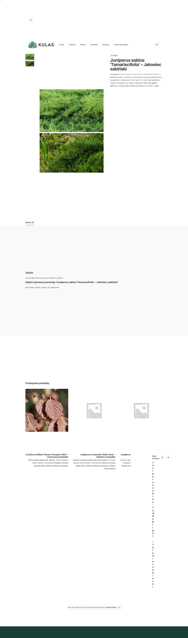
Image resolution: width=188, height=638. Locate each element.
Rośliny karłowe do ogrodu (57, 466)
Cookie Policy (111, 607)
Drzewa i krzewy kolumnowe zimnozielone (90, 460)
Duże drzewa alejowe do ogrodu (41, 460)
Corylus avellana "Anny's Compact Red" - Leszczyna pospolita (47, 455)
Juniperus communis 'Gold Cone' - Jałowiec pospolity (97, 455)
